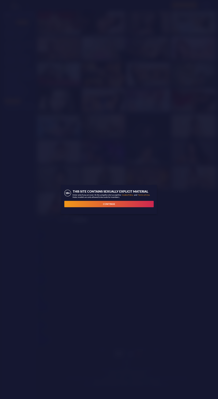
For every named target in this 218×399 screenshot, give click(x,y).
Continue (109, 204)
